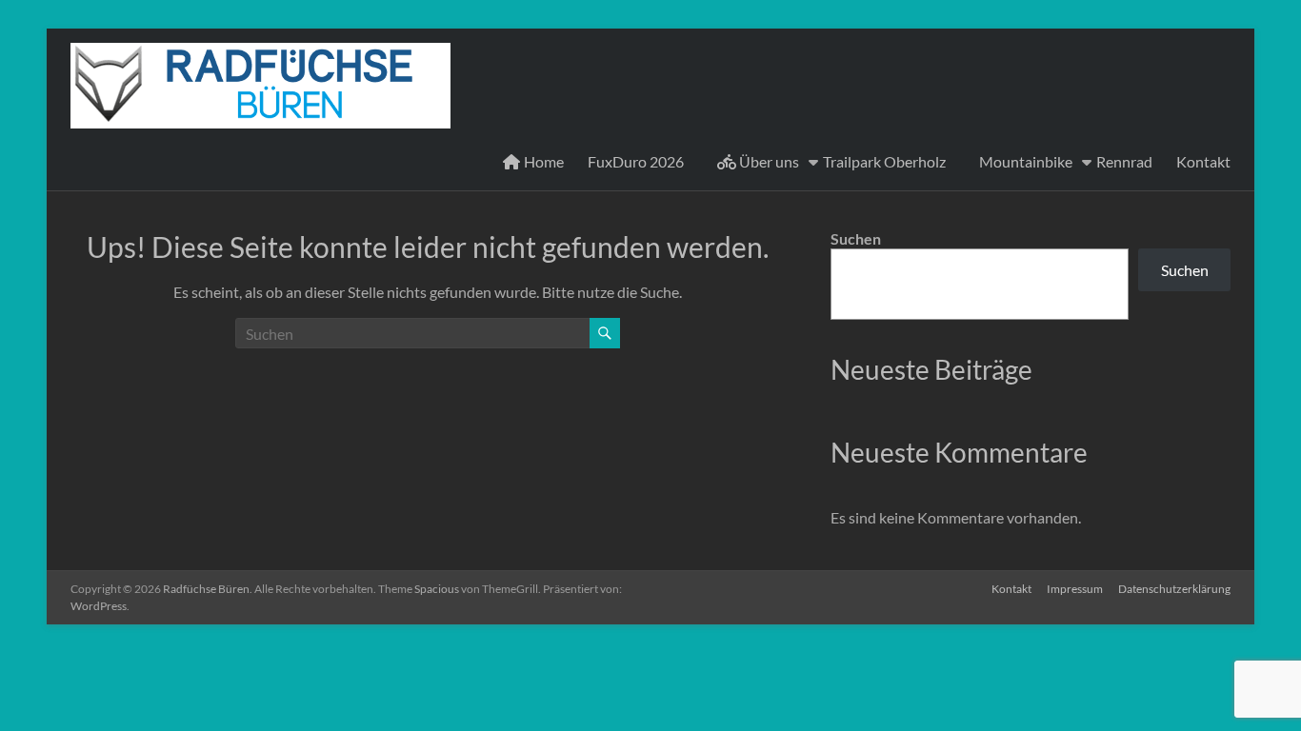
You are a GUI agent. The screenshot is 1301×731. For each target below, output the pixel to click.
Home (542, 161)
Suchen (856, 238)
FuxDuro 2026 (636, 161)
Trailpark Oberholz (884, 161)
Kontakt (1203, 161)
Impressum (1075, 589)
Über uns (767, 161)
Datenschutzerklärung (1174, 589)
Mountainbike (1025, 161)
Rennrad (1124, 161)
